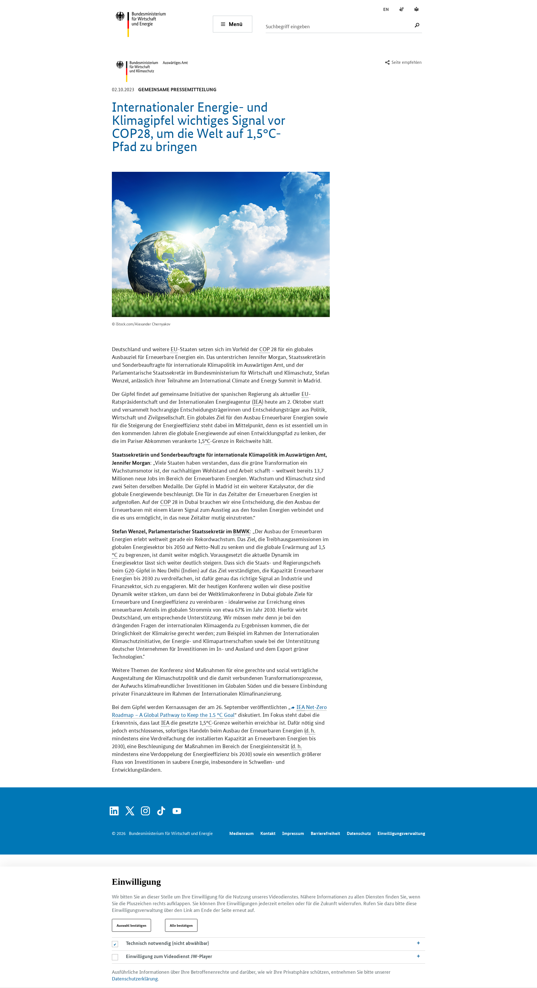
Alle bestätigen (181, 925)
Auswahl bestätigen (131, 925)
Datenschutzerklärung (135, 978)
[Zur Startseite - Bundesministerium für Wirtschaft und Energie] (164, 24)
